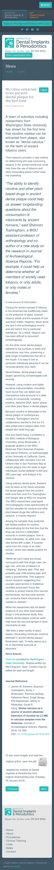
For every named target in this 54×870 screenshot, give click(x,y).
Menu (46, 5)
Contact (11, 851)
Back (44, 89)
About (9, 833)
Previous (12, 788)
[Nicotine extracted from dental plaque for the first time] (42, 761)
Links (9, 844)
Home (9, 71)
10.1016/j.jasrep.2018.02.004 (33, 734)
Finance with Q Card (27, 23)
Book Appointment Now (18, 55)
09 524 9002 (38, 51)
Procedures (13, 837)
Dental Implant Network (37, 15)
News (9, 848)
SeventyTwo (15, 866)
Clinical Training (16, 840)
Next (43, 788)
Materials (11, 659)
